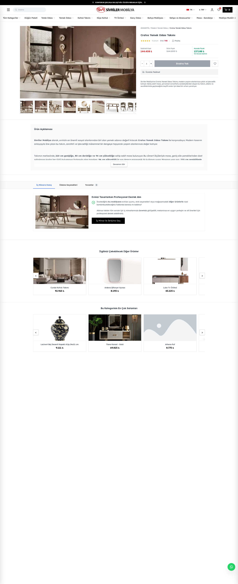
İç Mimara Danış (44, 185)
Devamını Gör (119, 164)
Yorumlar (91, 185)
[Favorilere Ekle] (215, 63)
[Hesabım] (212, 10)
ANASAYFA (145, 28)
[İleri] (235, 18)
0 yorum (155, 41)
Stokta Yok (182, 63)
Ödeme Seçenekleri (68, 185)
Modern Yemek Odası (159, 28)
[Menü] (8, 10)
